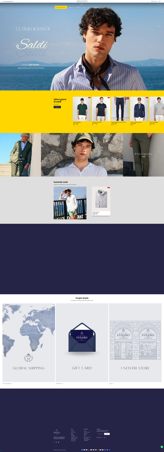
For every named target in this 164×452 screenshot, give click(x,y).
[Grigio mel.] (92, 124)
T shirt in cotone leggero (96, 122)
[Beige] (94, 124)
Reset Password (86, 438)
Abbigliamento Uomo (74, 438)
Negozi (72, 433)
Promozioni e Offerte (74, 437)
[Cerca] (156, 4)
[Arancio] (96, 214)
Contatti (85, 430)
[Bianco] (112, 124)
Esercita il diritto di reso (87, 437)
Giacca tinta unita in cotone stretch (156, 122)
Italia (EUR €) (155, 1)
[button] (161, 4)
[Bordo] (74, 124)
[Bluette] (115, 124)
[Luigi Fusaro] (82, 4)
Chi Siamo (72, 430)
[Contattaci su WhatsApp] (162, 447)
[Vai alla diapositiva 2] (69, 212)
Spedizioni (85, 434)
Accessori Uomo (73, 439)
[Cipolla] (94, 214)
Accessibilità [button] (73, 435)
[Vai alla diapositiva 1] (68, 201)
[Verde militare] (95, 124)
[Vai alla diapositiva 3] (66, 189)
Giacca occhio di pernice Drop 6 (78, 122)
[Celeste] (96, 124)
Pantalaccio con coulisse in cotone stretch (138, 122)
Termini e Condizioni (87, 432)
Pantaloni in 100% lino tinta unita (117, 122)
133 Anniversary (73, 432)
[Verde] (113, 124)
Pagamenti (85, 433)
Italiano (159, 1)
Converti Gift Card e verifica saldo (87, 440)
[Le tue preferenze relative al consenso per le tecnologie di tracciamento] (1, 450)
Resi (84, 435)
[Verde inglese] (75, 124)
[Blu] (73, 124)
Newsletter (72, 434)
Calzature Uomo (73, 440)
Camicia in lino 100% (95, 212)
